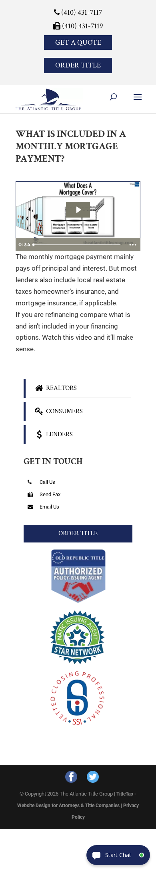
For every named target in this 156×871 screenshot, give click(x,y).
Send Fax (49, 494)
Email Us (48, 507)
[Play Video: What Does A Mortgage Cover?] (78, 210)
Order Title (78, 65)
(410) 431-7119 (81, 26)
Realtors (60, 388)
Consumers (63, 411)
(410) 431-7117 (81, 12)
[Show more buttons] (132, 244)
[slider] (78, 244)
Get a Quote (78, 42)
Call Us (46, 482)
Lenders (58, 434)
